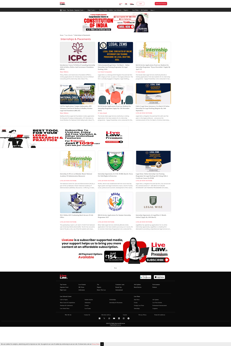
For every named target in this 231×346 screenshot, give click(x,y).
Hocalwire (118, 325)
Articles (110, 10)
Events (135, 302)
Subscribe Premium (161, 3)
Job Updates (144, 10)
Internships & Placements (115, 302)
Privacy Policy (96, 344)
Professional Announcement (159, 305)
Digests (126, 10)
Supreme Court (78, 10)
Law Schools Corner (65, 296)
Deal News (137, 299)
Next (115, 268)
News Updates (103, 10)
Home (61, 35)
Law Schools (117, 10)
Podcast (154, 287)
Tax (98, 284)
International (119, 290)
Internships (137, 308)
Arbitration (82, 290)
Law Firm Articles (157, 302)
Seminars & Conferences (66, 305)
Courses (87, 305)
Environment (156, 284)
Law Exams (88, 308)
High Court (63, 290)
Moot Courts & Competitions (67, 302)
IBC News (81, 287)
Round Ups (119, 287)
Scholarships (112, 299)
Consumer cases (120, 284)
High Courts (91, 10)
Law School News (64, 308)
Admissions (88, 302)
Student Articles (89, 299)
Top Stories (70, 10)
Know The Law (101, 290)
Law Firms (135, 10)
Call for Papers (64, 299)
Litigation (155, 308)
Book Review (137, 287)
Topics (64, 10)
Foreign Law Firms (139, 305)
